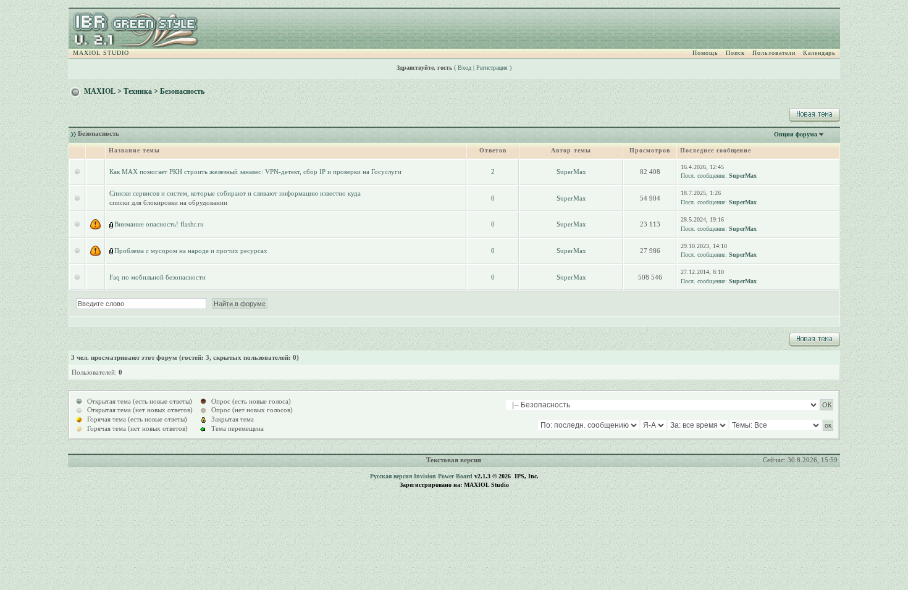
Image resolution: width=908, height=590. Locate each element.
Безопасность (182, 91)
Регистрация (492, 67)
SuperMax (571, 171)
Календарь (819, 52)
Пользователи (774, 52)
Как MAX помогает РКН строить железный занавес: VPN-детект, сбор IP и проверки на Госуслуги (255, 171)
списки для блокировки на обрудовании (168, 202)
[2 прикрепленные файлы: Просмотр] (111, 250)
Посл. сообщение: (704, 175)
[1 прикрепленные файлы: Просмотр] (111, 224)
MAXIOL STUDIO (101, 52)
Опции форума (795, 134)
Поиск (735, 52)
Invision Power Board (443, 476)
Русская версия (391, 476)
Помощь (705, 52)
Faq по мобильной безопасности (157, 277)
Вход (464, 67)
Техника (138, 91)
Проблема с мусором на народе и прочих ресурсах (190, 250)
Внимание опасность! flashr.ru (159, 224)
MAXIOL (100, 91)
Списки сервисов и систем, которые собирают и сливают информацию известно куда (235, 193)
